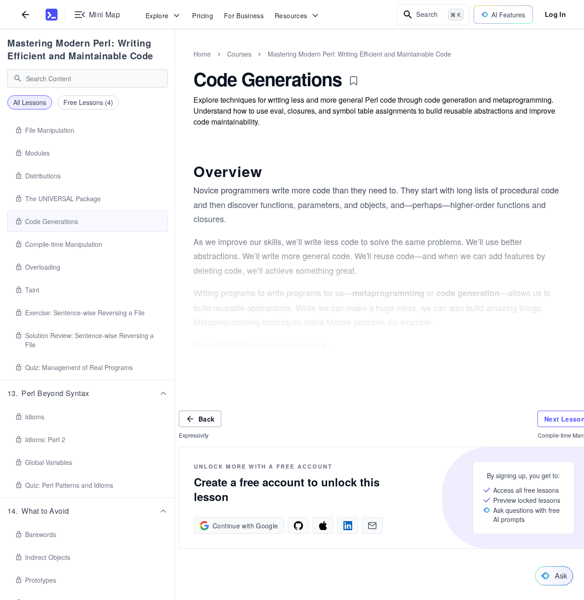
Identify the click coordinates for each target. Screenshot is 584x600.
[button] (87, 393)
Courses (239, 53)
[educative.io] (51, 15)
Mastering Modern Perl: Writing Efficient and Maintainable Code (80, 49)
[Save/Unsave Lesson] (353, 80)
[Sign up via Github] (298, 525)
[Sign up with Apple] (323, 525)
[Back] (25, 14)
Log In (555, 14)
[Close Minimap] (175, 63)
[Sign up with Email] (372, 525)
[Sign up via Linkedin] (347, 525)
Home (202, 53)
